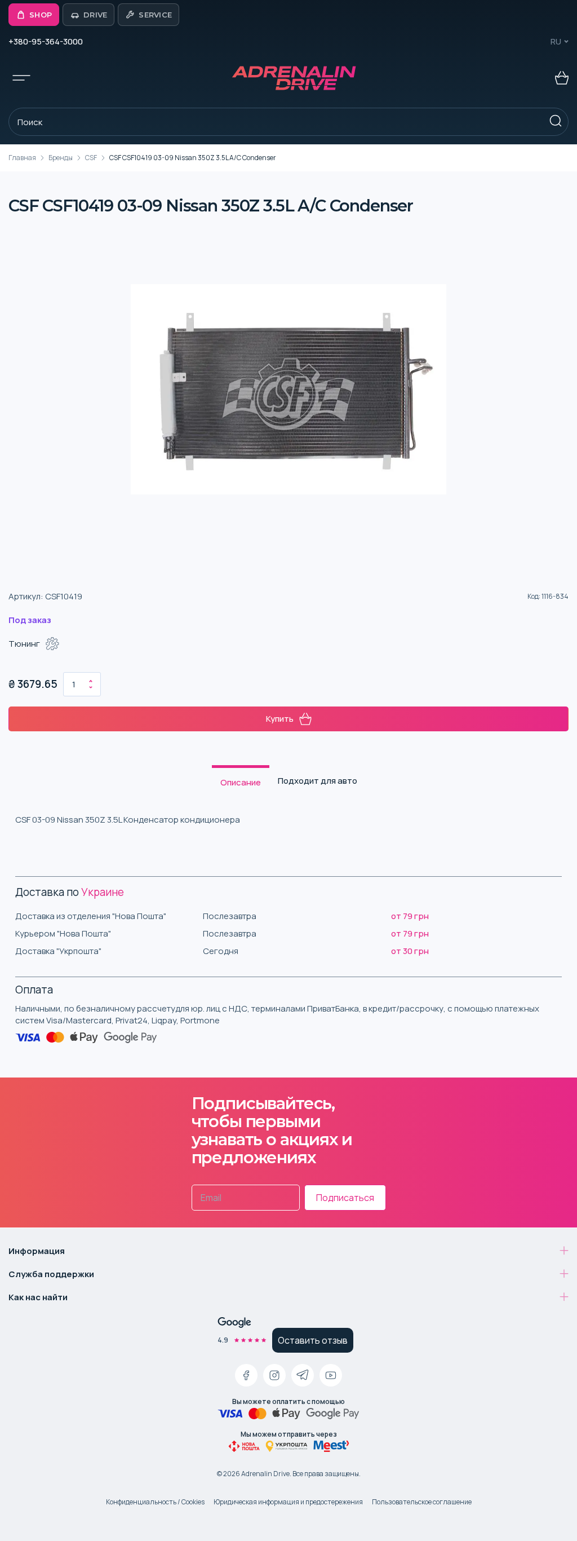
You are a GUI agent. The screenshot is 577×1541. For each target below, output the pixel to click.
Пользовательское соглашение (422, 1502)
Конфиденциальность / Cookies (155, 1502)
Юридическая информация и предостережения (288, 1502)
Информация (36, 1251)
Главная (22, 157)
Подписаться (345, 1197)
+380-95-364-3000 (45, 41)
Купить (280, 719)
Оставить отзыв (313, 1340)
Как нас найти (38, 1297)
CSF (91, 157)
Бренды (60, 157)
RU (556, 41)
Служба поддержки (51, 1274)
